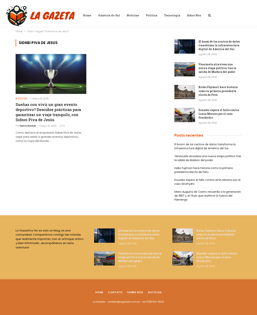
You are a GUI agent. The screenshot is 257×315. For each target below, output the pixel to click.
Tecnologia (172, 15)
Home (87, 15)
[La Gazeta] (41, 15)
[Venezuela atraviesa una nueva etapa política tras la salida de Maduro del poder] (184, 69)
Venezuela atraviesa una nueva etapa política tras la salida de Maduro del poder (217, 68)
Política (151, 15)
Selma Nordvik (28, 125)
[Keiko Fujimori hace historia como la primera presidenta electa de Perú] (184, 92)
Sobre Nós (194, 15)
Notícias (133, 15)
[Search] (209, 15)
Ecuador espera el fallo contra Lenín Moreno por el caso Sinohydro (218, 113)
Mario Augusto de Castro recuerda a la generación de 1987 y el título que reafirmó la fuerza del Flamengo (207, 196)
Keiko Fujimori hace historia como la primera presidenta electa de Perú (218, 90)
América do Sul (109, 15)
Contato (115, 292)
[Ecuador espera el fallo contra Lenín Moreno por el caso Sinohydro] (184, 115)
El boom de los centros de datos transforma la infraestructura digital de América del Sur (219, 45)
